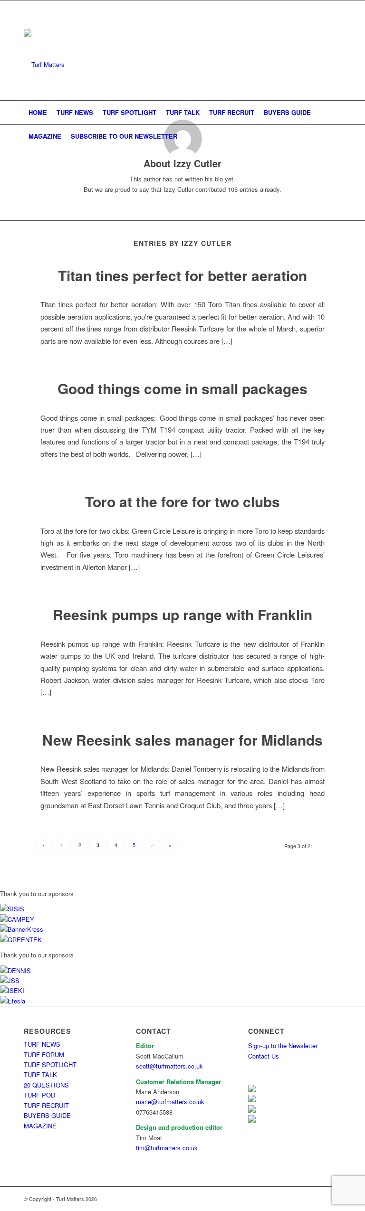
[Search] (335, 136)
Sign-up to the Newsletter (282, 1045)
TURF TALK (40, 1074)
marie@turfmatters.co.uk (170, 1101)
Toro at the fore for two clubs (182, 501)
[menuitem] (38, 112)
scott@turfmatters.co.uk (169, 1065)
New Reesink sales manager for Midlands (182, 739)
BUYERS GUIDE (47, 1115)
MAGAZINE (40, 1125)
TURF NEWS (42, 1044)
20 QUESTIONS (46, 1084)
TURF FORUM (44, 1054)
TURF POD (39, 1094)
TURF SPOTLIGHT (50, 1064)
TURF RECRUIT (46, 1105)
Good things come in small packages (182, 388)
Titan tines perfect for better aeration (182, 275)
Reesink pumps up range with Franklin (182, 614)
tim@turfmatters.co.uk (167, 1147)
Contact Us (263, 1055)
